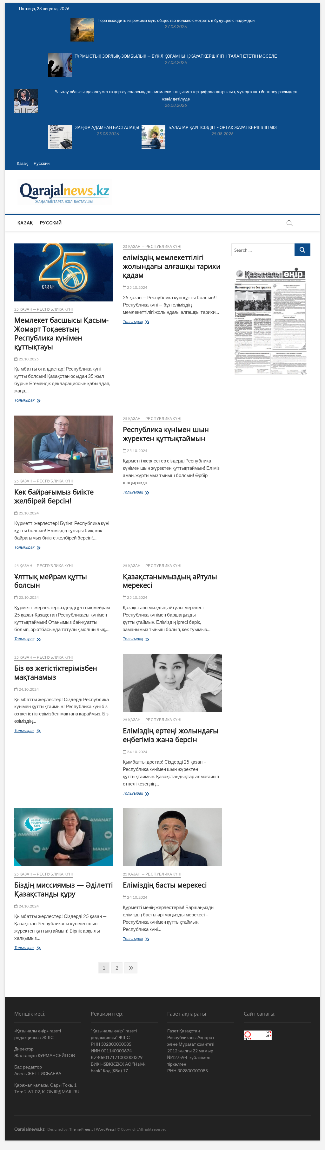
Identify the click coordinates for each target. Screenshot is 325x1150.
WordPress (105, 1129)
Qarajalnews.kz (29, 1129)
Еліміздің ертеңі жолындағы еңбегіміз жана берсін (170, 735)
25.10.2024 (136, 287)
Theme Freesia (81, 1129)
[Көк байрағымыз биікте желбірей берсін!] (63, 444)
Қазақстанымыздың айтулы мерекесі (170, 581)
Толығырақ (37, 400)
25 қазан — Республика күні (43, 309)
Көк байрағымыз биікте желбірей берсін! (54, 496)
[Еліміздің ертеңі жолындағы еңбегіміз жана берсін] (172, 683)
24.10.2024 (28, 689)
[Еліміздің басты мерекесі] (172, 837)
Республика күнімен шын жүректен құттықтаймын (166, 433)
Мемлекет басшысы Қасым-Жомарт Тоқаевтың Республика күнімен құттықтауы (61, 333)
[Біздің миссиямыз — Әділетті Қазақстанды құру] (63, 837)
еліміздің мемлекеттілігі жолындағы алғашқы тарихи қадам (172, 266)
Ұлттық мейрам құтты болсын (50, 581)
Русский (42, 163)
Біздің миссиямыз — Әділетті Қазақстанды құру (63, 889)
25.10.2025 (28, 359)
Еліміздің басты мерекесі (165, 884)
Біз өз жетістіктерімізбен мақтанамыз (55, 672)
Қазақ (22, 163)
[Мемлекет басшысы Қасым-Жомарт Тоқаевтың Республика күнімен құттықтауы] (63, 272)
